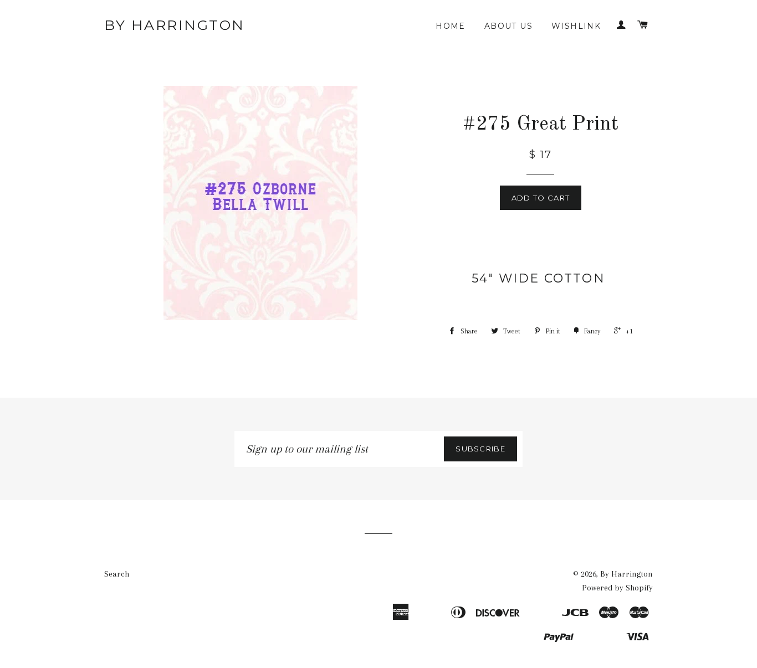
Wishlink (576, 26)
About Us (508, 26)
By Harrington (174, 25)
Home (451, 26)
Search (116, 574)
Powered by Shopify (617, 588)
